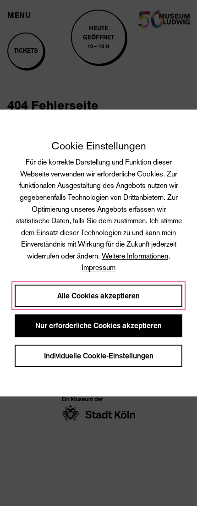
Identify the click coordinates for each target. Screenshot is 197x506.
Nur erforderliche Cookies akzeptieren (98, 325)
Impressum (98, 267)
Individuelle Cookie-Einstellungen (98, 356)
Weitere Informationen (135, 256)
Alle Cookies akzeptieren (98, 296)
